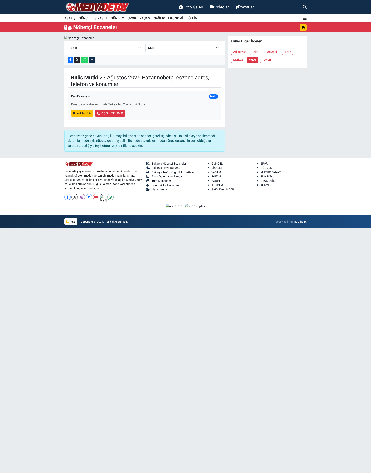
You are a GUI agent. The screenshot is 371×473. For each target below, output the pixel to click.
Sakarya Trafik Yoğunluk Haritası (173, 172)
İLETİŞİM (217, 185)
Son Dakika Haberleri (165, 185)
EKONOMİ (175, 18)
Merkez (238, 59)
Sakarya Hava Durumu (166, 168)
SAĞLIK (159, 18)
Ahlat (255, 51)
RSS (73, 221)
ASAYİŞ (69, 18)
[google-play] (195, 206)
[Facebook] (67, 197)
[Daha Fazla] (92, 60)
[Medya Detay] (97, 7)
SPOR (132, 18)
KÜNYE (265, 185)
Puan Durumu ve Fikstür (167, 176)
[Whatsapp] (110, 197)
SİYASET (100, 18)
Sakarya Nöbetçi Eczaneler (169, 163)
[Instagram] (82, 197)
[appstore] (174, 206)
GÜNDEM (117, 18)
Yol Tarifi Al (84, 113)
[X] (74, 197)
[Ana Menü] (305, 18)
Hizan (287, 51)
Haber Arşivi (160, 189)
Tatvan (266, 59)
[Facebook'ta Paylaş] (70, 60)
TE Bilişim (300, 221)
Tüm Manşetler (161, 181)
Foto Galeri (193, 7)
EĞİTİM (192, 18)
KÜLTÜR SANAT (270, 172)
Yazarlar (247, 7)
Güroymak (271, 51)
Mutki (252, 59)
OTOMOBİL (267, 181)
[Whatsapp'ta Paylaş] (84, 60)
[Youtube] (96, 197)
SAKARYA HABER (222, 189)
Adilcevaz (239, 51)
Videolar (221, 7)
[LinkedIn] (89, 197)
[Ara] (305, 7)
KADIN (215, 181)
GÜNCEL (85, 18)
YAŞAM (145, 18)
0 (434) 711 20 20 (112, 113)
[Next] (103, 197)
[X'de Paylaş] (77, 60)
